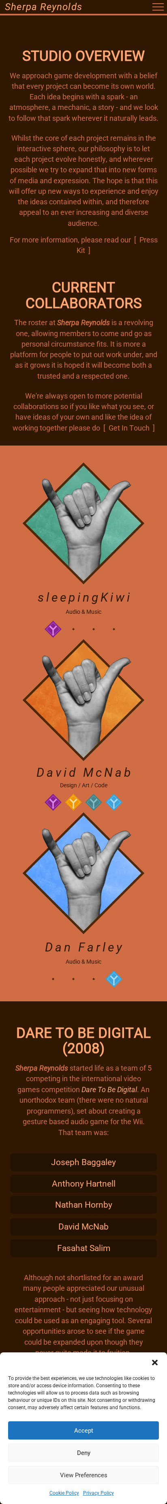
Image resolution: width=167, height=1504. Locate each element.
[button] (155, 1362)
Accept (83, 1430)
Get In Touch (129, 428)
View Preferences (83, 1475)
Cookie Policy (64, 1493)
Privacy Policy (98, 1493)
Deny (83, 1453)
